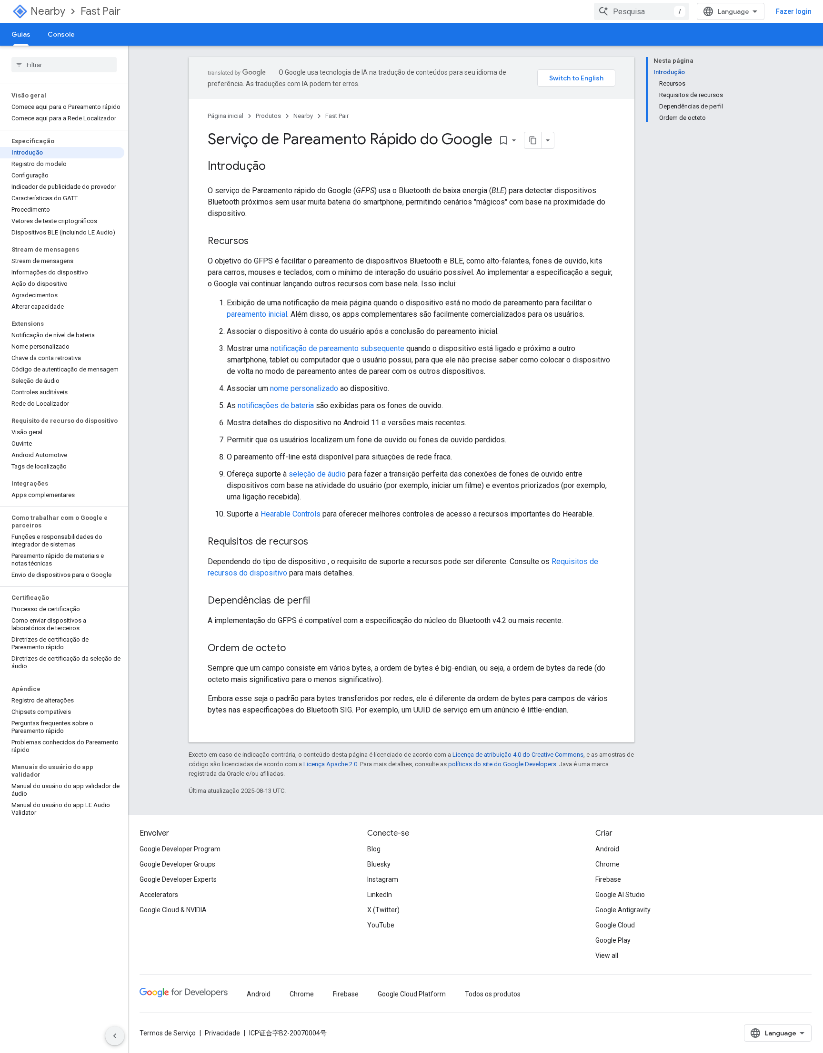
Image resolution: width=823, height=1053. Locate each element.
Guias (20, 34)
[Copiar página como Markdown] (533, 140)
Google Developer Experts (178, 879)
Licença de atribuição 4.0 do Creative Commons (517, 754)
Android (607, 849)
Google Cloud (615, 925)
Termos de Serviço (168, 1033)
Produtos (268, 115)
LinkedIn (379, 894)
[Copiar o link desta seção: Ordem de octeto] (295, 648)
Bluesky (379, 864)
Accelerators (159, 894)
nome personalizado (304, 388)
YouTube (380, 925)
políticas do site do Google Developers (502, 764)
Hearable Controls (291, 513)
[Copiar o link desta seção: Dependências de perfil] (319, 601)
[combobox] (641, 11)
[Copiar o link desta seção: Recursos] (258, 241)
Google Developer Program (180, 849)
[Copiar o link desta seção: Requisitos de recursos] (317, 542)
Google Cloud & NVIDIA (173, 910)
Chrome (607, 864)
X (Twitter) (383, 910)
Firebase (608, 879)
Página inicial (225, 115)
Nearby (47, 11)
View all (606, 955)
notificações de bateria (276, 405)
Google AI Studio (620, 894)
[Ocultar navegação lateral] (114, 1035)
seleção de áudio (317, 473)
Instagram (382, 879)
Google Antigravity (623, 910)
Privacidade (222, 1033)
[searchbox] (64, 64)
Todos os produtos (493, 994)
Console (61, 34)
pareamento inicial (257, 314)
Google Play (613, 940)
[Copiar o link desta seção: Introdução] (275, 167)
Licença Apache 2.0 (330, 764)
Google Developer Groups (177, 864)
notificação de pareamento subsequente (337, 348)
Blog (374, 849)
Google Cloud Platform (412, 994)
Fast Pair (100, 11)
